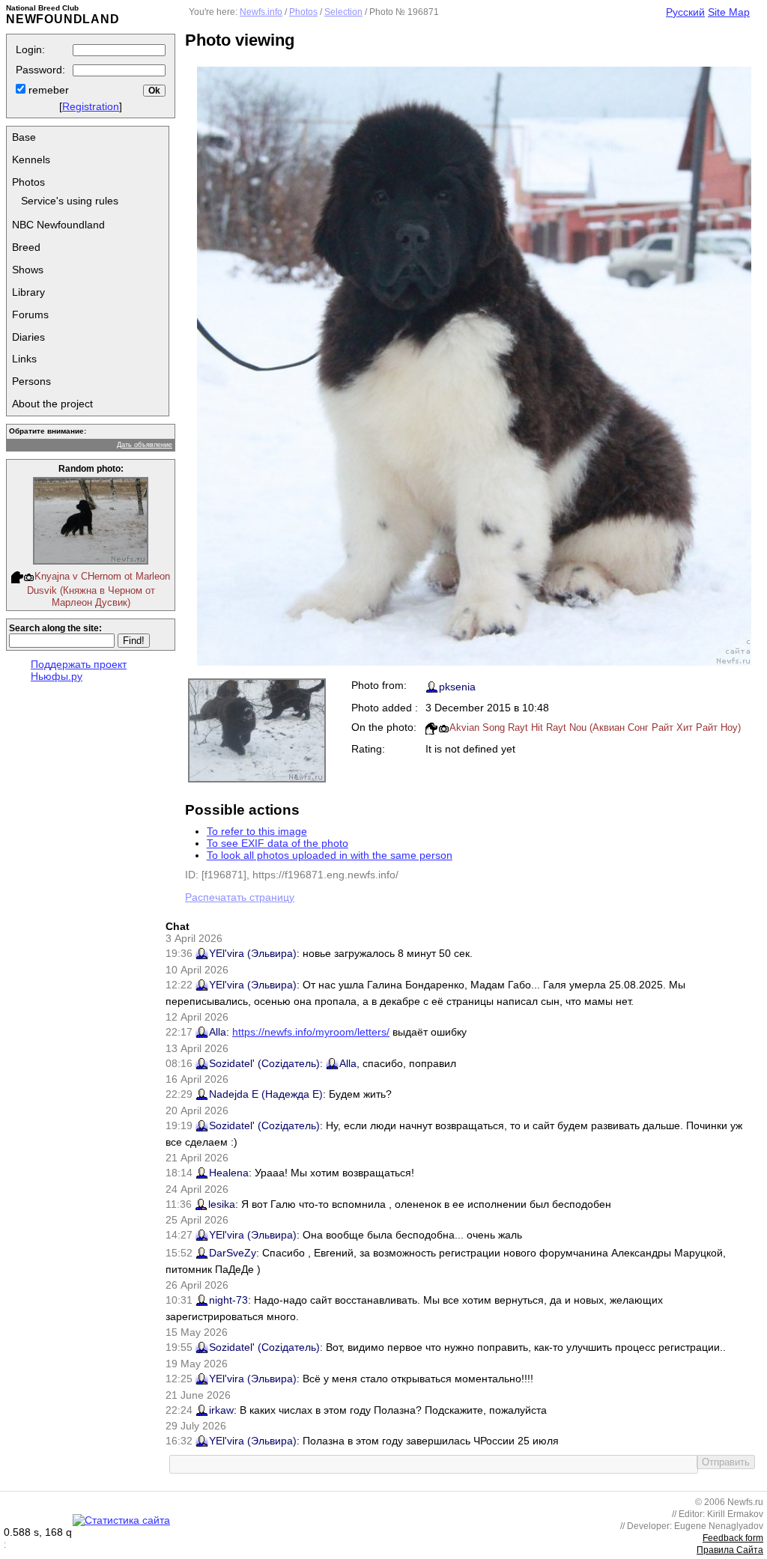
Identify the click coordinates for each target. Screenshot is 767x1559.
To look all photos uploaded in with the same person (329, 855)
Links (24, 359)
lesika (221, 1204)
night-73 (228, 1300)
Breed (26, 247)
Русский (685, 12)
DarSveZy (232, 1253)
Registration (90, 106)
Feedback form (733, 1538)
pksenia (457, 687)
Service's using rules (69, 201)
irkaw (221, 1410)
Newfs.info (261, 11)
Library (28, 292)
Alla (217, 1032)
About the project (52, 404)
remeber (47, 90)
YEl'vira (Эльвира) (253, 953)
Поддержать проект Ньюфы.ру (79, 670)
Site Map (729, 12)
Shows (27, 270)
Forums (30, 314)
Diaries (28, 337)
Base (24, 137)
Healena (229, 1173)
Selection (343, 11)
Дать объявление (144, 445)
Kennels (31, 159)
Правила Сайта (730, 1550)
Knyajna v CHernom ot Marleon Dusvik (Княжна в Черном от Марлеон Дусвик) (99, 589)
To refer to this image (257, 831)
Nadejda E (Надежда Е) (266, 1094)
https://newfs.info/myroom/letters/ (310, 1032)
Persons (31, 381)
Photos (28, 182)
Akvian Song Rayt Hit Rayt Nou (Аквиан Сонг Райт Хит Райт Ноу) (595, 727)
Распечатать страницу (239, 897)
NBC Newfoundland (58, 225)
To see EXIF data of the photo (277, 843)
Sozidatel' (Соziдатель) (264, 1063)
